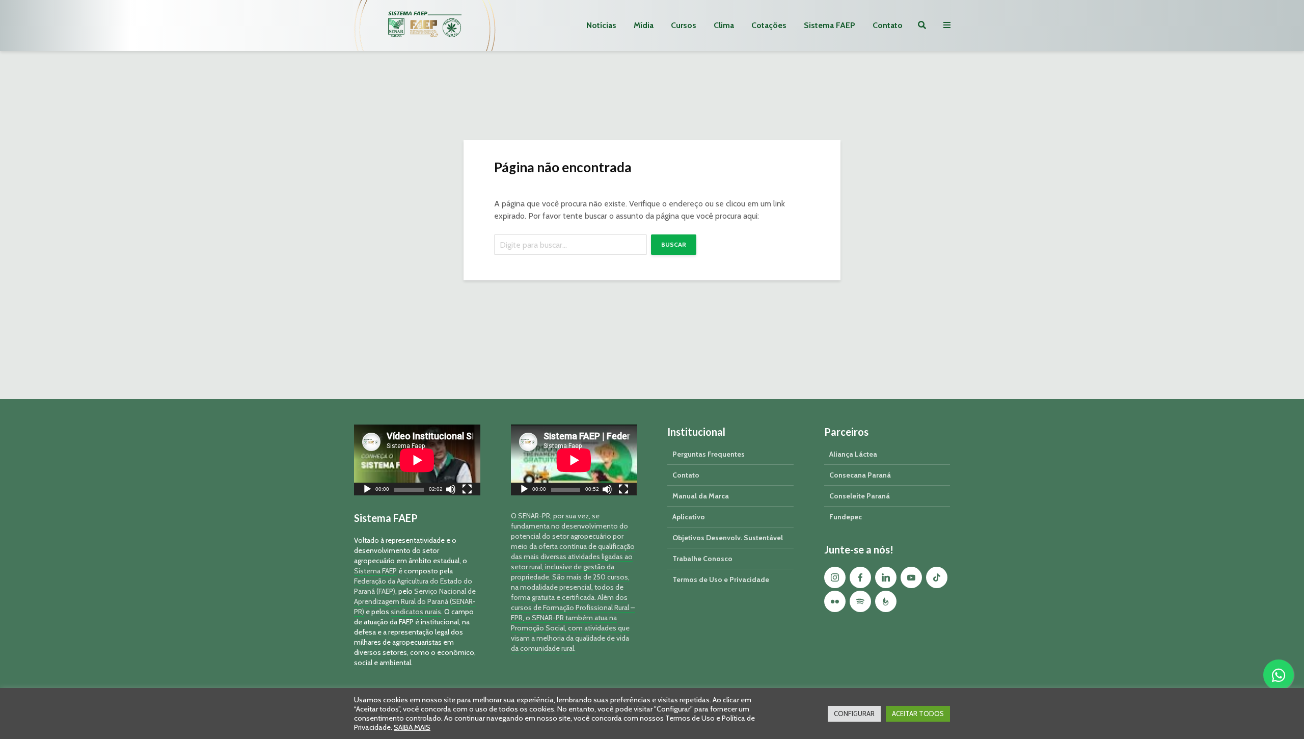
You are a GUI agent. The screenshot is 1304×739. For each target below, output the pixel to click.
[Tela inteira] (467, 490)
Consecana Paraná (860, 475)
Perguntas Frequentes (708, 454)
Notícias (601, 25)
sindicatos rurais (416, 611)
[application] (417, 460)
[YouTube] (911, 577)
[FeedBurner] (885, 601)
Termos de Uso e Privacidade (720, 579)
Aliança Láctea (853, 454)
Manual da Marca (700, 495)
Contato (888, 25)
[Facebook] (860, 577)
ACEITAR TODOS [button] (918, 713)
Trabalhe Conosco (702, 558)
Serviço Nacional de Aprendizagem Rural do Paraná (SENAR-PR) (415, 601)
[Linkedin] (885, 577)
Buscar (673, 244)
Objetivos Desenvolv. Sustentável (727, 537)
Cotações (768, 25)
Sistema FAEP (829, 25)
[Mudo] (451, 490)
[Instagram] (835, 577)
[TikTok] (936, 577)
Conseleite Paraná (859, 495)
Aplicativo (688, 516)
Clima (724, 25)
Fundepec (845, 516)
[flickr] (835, 601)
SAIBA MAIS (412, 727)
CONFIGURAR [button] (854, 713)
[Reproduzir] (367, 490)
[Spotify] (860, 601)
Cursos (683, 25)
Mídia (644, 25)
